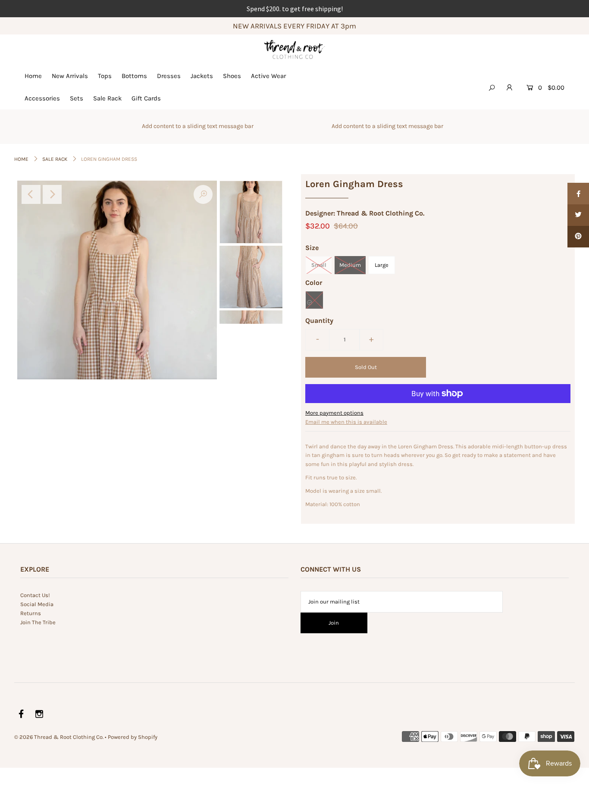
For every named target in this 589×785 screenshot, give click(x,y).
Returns (30, 613)
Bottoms (134, 76)
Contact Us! (35, 595)
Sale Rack (107, 98)
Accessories (42, 98)
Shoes (232, 76)
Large (381, 265)
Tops (105, 76)
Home (33, 76)
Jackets (202, 76)
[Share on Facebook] (578, 193)
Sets (76, 98)
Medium (350, 265)
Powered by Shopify (132, 737)
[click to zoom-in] (203, 194)
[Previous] (31, 194)
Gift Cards (146, 98)
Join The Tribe (38, 622)
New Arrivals (70, 76)
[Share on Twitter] (578, 215)
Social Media (36, 604)
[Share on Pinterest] (578, 236)
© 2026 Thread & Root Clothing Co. (58, 737)
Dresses (169, 76)
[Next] (52, 194)
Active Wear (268, 76)
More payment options (334, 413)
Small (318, 265)
